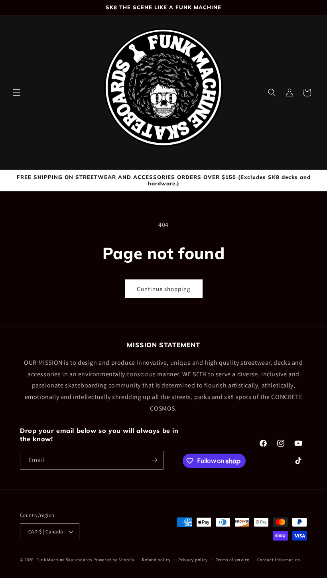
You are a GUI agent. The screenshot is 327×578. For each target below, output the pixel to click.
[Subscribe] (154, 460)
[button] (17, 92)
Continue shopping (164, 289)
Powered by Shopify (113, 559)
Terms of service (232, 559)
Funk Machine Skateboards (64, 559)
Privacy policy (193, 559)
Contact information (278, 559)
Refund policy (156, 559)
